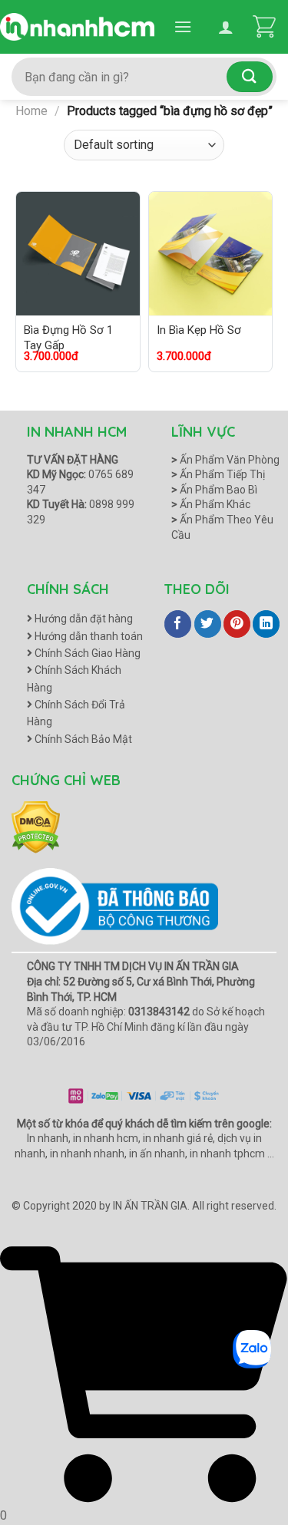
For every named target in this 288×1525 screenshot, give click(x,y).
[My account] (225, 26)
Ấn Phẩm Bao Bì (214, 490)
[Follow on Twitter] (207, 624)
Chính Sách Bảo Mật (82, 739)
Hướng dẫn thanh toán (87, 636)
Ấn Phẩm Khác (210, 504)
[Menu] (183, 26)
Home (31, 111)
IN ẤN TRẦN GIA (150, 1206)
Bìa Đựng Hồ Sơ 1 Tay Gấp (68, 337)
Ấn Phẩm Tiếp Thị (218, 474)
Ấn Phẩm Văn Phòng (225, 460)
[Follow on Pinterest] (236, 624)
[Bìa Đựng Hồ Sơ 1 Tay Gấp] (78, 253)
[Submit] (250, 76)
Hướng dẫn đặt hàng (82, 618)
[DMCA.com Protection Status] (36, 826)
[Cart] (264, 27)
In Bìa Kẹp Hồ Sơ (199, 330)
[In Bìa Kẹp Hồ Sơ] (211, 253)
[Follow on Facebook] (177, 624)
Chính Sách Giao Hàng (86, 653)
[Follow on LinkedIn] (266, 624)
